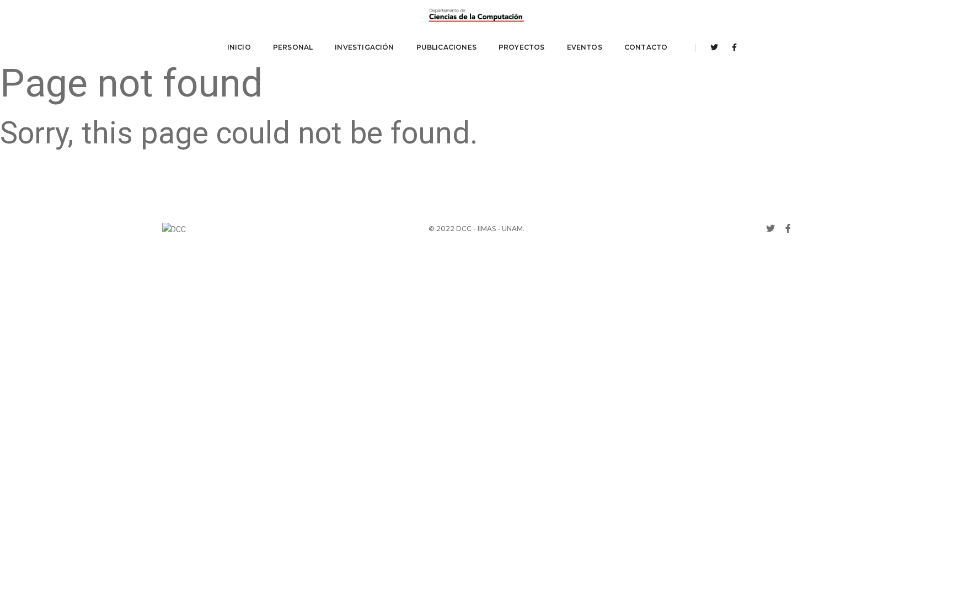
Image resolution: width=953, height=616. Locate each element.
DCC (464, 228)
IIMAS (487, 228)
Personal (293, 47)
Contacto (645, 47)
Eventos (584, 47)
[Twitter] (714, 47)
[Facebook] (731, 47)
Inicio (239, 47)
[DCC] (476, 15)
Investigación (364, 47)
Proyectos (522, 47)
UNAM (512, 228)
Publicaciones (446, 47)
